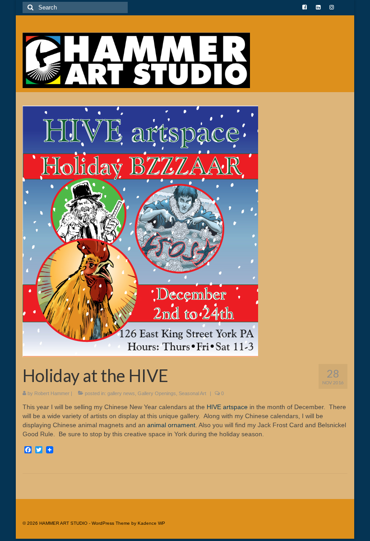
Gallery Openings (157, 393)
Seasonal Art (192, 393)
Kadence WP (151, 523)
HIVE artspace (228, 406)
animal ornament (170, 425)
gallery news (121, 393)
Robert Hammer (51, 393)
